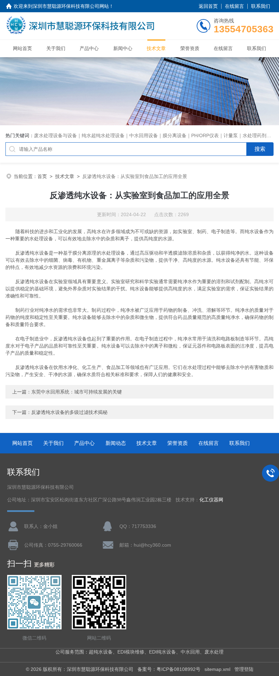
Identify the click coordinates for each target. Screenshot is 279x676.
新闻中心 (122, 48)
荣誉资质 (189, 48)
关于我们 (55, 48)
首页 (42, 176)
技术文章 (156, 48)
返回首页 (208, 6)
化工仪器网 (211, 499)
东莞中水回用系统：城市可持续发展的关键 (76, 392)
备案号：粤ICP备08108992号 (168, 669)
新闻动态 (115, 443)
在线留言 (234, 6)
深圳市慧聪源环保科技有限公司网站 (71, 6)
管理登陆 (243, 669)
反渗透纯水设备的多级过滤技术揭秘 (69, 412)
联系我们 (260, 6)
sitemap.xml (217, 669)
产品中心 (89, 48)
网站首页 (22, 48)
